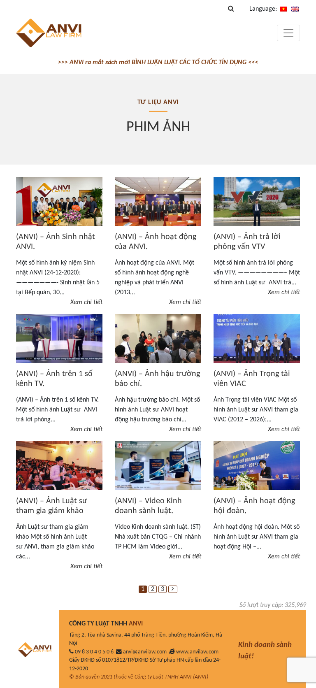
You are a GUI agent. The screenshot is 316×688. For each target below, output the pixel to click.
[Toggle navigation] (288, 33)
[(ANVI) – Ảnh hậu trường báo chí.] (158, 338)
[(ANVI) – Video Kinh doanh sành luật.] (158, 465)
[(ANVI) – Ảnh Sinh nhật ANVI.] (59, 201)
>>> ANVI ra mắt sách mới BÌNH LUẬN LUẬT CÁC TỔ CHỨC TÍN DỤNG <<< (158, 62)
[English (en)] (295, 9)
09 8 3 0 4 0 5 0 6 (94, 652)
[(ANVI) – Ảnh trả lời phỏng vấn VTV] (257, 201)
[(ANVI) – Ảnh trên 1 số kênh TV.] (59, 338)
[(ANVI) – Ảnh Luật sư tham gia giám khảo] (59, 465)
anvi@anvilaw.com (145, 652)
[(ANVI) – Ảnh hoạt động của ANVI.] (158, 201)
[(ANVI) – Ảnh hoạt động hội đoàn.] (257, 465)
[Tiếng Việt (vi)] (283, 9)
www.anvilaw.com (197, 652)
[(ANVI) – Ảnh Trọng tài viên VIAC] (257, 338)
